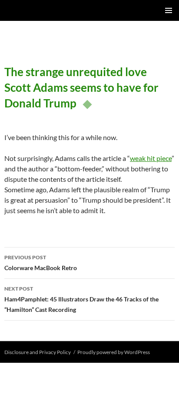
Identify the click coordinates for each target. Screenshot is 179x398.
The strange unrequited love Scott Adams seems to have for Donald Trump (81, 87)
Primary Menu (168, 10)
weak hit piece (151, 158)
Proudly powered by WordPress (113, 352)
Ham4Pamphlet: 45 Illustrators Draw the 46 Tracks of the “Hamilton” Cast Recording (81, 299)
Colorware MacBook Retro (40, 262)
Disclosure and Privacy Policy (37, 352)
